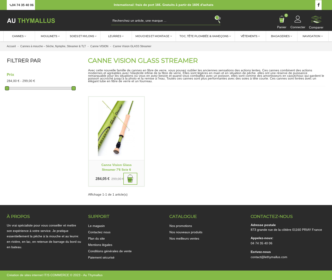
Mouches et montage (152, 36)
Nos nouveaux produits (185, 232)
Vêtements (249, 36)
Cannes (17, 36)
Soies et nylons (82, 36)
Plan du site (96, 238)
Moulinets (49, 36)
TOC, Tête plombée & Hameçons (204, 36)
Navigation (311, 36)
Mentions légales (100, 245)
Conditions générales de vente (110, 251)
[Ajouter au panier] (130, 179)
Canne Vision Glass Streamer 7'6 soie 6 (116, 167)
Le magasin (96, 226)
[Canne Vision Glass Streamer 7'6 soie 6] (116, 128)
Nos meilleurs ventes (184, 238)
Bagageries (280, 36)
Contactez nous (99, 232)
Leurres (114, 36)
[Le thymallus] (31, 20)
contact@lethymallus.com (269, 257)
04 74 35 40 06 (261, 243)
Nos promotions (180, 226)
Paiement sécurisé (101, 257)
